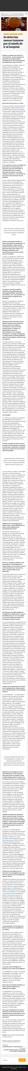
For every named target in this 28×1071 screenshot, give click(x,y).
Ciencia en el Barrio (13, 886)
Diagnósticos (11, 1040)
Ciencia (6, 34)
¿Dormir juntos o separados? (12, 1045)
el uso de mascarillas (17, 109)
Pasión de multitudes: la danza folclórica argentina (15, 1050)
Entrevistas (13, 34)
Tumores (18, 1042)
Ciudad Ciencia (12, 895)
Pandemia (11, 1042)
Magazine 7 (21, 1067)
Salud (20, 34)
